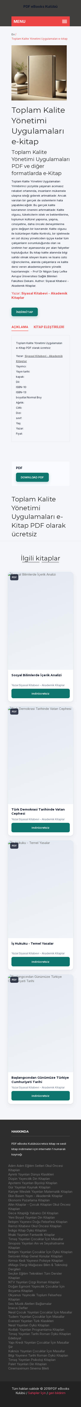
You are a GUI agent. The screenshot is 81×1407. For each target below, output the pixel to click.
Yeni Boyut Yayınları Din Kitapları (31, 1217)
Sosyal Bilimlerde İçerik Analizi (36, 675)
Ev (13, 34)
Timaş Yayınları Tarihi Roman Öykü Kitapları (39, 1334)
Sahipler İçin (37, 1393)
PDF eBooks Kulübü (40, 6)
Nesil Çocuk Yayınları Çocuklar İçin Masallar (40, 1312)
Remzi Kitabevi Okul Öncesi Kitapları (34, 1226)
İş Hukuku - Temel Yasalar (32, 943)
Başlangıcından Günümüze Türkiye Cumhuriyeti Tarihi (40, 1080)
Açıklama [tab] (19, 327)
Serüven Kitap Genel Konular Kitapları (35, 1256)
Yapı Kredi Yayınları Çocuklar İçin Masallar (38, 1342)
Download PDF (32, 477)
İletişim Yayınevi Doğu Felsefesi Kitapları (37, 1222)
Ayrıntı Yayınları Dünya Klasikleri (31, 1174)
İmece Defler (18, 1308)
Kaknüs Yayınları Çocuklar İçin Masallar (36, 1351)
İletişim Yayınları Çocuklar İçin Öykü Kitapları (40, 1252)
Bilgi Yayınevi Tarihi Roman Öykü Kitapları (38, 1355)
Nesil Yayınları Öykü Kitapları (28, 1325)
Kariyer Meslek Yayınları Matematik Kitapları (40, 1191)
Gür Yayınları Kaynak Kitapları (29, 1187)
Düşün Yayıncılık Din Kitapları (29, 1179)
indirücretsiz (40, 693)
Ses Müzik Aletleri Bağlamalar (30, 1304)
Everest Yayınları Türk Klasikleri (31, 1321)
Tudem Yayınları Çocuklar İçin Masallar (36, 1317)
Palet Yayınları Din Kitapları (27, 1364)
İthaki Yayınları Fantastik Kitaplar (31, 1235)
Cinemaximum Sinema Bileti (28, 1368)
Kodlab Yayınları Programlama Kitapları (36, 1329)
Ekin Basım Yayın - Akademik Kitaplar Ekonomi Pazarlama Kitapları (35, 1198)
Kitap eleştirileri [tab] (49, 327)
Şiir (10, 1347)
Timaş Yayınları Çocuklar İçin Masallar (35, 1239)
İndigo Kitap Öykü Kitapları (27, 1230)
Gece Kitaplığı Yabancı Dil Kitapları (33, 1213)
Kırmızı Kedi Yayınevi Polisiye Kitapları (35, 1260)
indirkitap (24, 312)
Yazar (15, 293)
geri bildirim (57, 1393)
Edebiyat (14, 1338)
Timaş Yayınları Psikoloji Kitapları (32, 1360)
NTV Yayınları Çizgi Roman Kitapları (34, 1282)
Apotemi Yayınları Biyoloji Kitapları (32, 1183)
